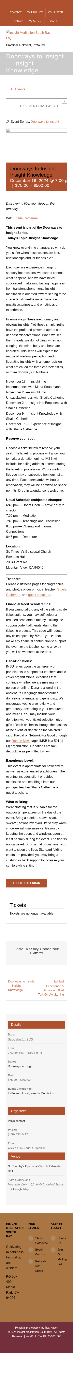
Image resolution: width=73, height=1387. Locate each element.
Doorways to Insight (20, 1066)
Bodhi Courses (40, 1252)
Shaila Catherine (25, 218)
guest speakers (39, 595)
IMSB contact (16, 1120)
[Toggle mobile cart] (58, 32)
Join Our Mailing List (62, 1257)
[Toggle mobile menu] (65, 32)
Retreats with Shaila (40, 1266)
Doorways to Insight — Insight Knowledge (21, 985)
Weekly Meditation (42, 1093)
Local (25, 1093)
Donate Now (21, 741)
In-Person (14, 1093)
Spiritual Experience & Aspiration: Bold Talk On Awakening (51, 987)
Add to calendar (26, 883)
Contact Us (62, 1240)
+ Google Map (20, 1189)
